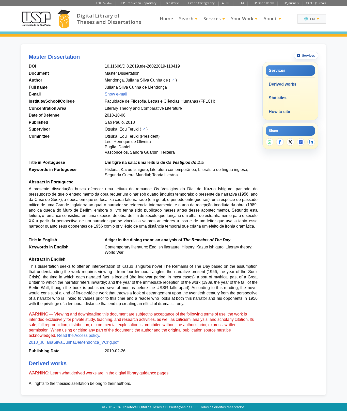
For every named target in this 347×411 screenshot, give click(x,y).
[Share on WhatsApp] (269, 142)
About (270, 18)
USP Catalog (104, 3)
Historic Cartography (201, 3)
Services (212, 18)
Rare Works (171, 3)
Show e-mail (116, 94)
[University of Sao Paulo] (36, 18)
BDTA (240, 3)
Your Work (242, 18)
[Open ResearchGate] (301, 142)
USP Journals (289, 3)
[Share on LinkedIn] (311, 142)
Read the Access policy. (78, 335)
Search (186, 18)
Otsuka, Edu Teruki (122, 129)
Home (166, 18)
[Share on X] (290, 142)
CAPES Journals (316, 3)
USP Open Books (262, 3)
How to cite (279, 111)
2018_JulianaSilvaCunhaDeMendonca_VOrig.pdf (73, 342)
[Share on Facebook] (280, 142)
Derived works (282, 84)
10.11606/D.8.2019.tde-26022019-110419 (142, 66)
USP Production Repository (138, 3)
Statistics (278, 98)
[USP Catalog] (173, 80)
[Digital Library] (63, 18)
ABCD (225, 3)
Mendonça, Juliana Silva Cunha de (136, 80)
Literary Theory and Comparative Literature (143, 108)
